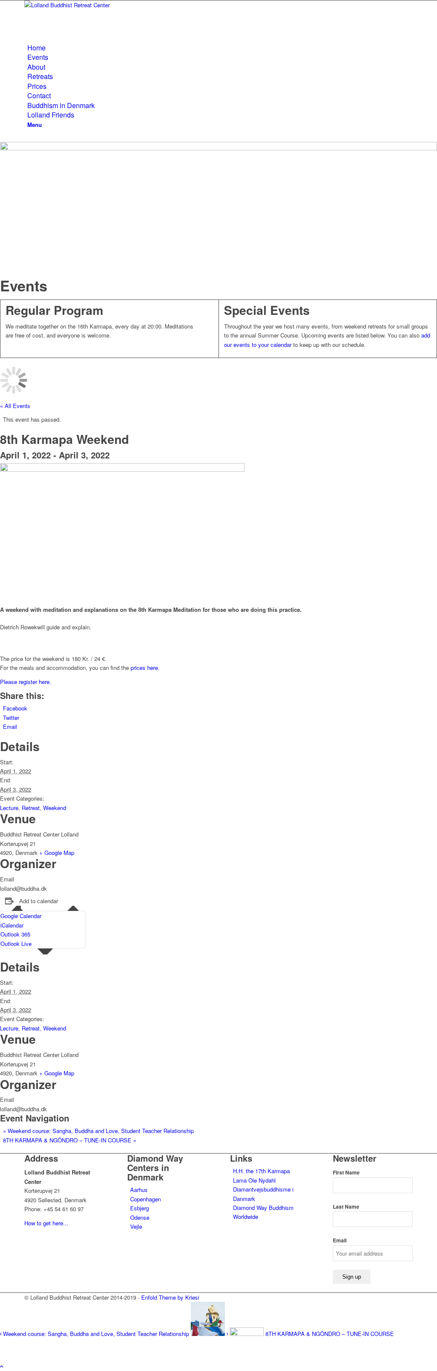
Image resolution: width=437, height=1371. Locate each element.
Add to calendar (38, 901)
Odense (139, 1217)
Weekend (54, 808)
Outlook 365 (15, 934)
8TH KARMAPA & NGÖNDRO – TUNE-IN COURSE (69, 1140)
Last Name (346, 1206)
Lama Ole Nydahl (254, 1180)
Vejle (136, 1226)
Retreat (31, 808)
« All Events (15, 406)
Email (340, 1240)
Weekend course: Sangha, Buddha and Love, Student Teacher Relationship (98, 1131)
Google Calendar (20, 916)
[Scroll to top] (1, 1366)
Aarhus (139, 1190)
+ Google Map (56, 852)
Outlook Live (16, 943)
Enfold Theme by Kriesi (170, 1297)
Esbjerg (139, 1208)
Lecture (9, 808)
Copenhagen (145, 1199)
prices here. (145, 667)
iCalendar (11, 925)
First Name (346, 1172)
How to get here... (46, 1223)
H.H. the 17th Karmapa (261, 1171)
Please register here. (25, 682)
